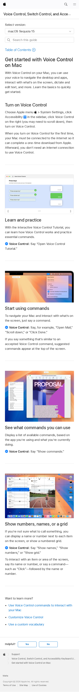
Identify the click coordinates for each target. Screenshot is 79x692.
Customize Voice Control (25, 617)
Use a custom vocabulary (26, 624)
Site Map (23, 685)
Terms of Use (9, 685)
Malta (5, 675)
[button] (65, 4)
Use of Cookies (39, 685)
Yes (27, 644)
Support (16, 654)
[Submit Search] (9, 40)
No (48, 644)
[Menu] (74, 4)
